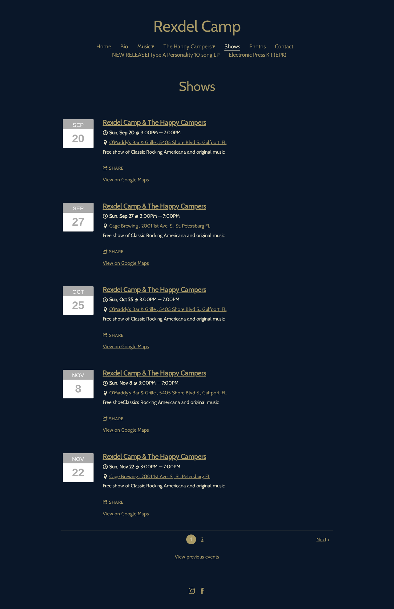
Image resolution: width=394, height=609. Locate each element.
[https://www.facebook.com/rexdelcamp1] (202, 592)
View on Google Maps (126, 180)
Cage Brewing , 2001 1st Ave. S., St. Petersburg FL (159, 226)
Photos (257, 46)
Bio (124, 46)
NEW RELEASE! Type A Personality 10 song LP (165, 54)
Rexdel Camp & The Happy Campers (154, 122)
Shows (232, 46)
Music (144, 46)
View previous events (197, 557)
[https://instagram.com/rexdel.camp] (192, 592)
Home (103, 46)
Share (116, 168)
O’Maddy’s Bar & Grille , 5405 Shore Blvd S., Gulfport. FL (168, 142)
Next (321, 539)
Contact (284, 46)
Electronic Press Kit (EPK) (258, 54)
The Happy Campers (187, 46)
